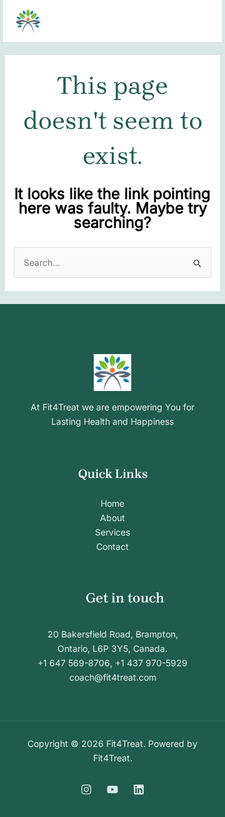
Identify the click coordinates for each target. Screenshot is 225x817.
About (112, 517)
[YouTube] (112, 789)
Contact (112, 546)
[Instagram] (86, 789)
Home (112, 503)
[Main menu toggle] (196, 21)
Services (112, 532)
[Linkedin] (138, 789)
